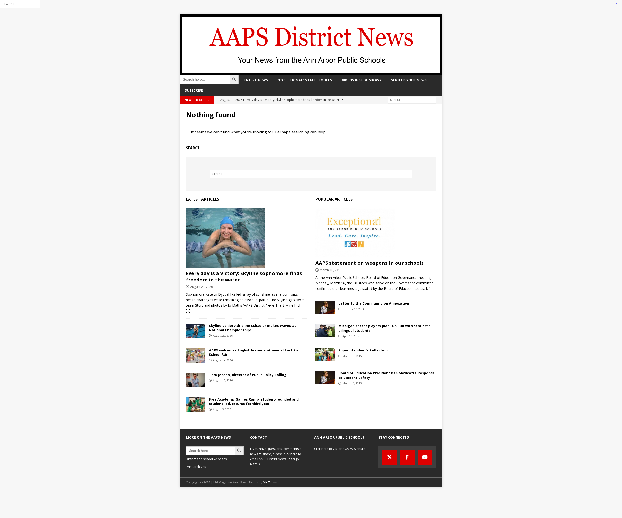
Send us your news (409, 80)
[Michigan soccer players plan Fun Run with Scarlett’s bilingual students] (325, 330)
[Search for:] (20, 3)
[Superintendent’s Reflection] (325, 354)
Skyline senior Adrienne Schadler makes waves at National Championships (252, 327)
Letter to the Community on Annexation (373, 303)
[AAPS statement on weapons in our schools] (375, 232)
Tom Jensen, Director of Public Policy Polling (247, 374)
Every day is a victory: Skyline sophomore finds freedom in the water (244, 276)
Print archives (196, 467)
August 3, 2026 (222, 409)
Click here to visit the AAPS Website (340, 449)
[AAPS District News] (311, 72)
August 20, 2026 (223, 335)
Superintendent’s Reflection (363, 350)
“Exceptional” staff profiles (305, 80)
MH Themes (271, 482)
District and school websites (206, 459)
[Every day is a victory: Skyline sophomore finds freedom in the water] (246, 238)
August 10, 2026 (223, 380)
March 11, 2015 (352, 383)
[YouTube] (425, 457)
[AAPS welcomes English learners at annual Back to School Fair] (195, 355)
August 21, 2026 (201, 286)
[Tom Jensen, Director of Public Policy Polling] (195, 380)
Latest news (256, 80)
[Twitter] (389, 457)
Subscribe (194, 90)
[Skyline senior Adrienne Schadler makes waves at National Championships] (195, 331)
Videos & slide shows (361, 80)
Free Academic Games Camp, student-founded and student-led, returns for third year (254, 401)
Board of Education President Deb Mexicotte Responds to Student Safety (386, 375)
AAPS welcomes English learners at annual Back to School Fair (253, 352)
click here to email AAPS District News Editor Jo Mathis (275, 459)
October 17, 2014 (353, 309)
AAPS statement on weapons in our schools (369, 263)
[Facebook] (407, 457)
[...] (188, 310)
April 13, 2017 (350, 336)
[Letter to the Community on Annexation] (325, 307)
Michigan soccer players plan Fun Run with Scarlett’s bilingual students (384, 328)
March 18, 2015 (330, 270)
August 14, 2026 (223, 360)
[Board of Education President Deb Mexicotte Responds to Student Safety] (325, 377)
